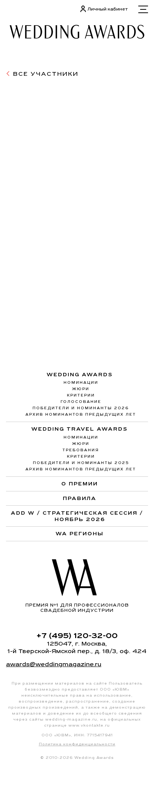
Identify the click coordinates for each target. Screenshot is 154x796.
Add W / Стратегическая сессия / (77, 516)
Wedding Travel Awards (79, 429)
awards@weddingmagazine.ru (53, 664)
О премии (79, 483)
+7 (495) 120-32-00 (77, 635)
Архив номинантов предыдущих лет (80, 414)
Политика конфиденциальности (77, 744)
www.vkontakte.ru (89, 725)
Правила (79, 498)
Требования (80, 450)
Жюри (80, 388)
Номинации (81, 382)
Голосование (81, 401)
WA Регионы (80, 533)
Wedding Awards (80, 374)
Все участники (44, 74)
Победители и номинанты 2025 (81, 462)
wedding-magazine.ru (71, 719)
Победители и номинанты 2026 (81, 408)
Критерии (81, 395)
